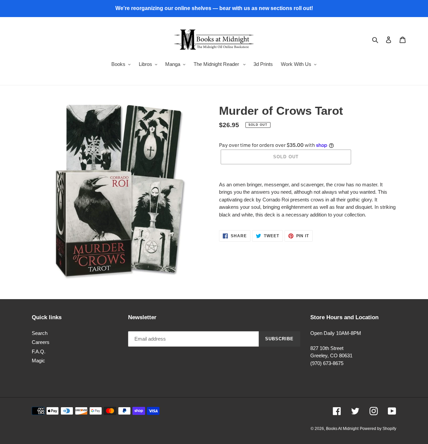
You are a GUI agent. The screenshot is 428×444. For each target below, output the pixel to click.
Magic (38, 360)
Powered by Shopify (378, 428)
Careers (40, 342)
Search (39, 333)
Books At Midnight (342, 428)
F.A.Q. (38, 351)
